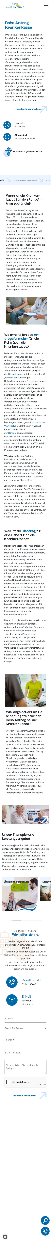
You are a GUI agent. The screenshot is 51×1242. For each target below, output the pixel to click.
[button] (5, 1237)
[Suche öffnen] (45, 1220)
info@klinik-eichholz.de (31, 1215)
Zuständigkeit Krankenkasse (25, 180)
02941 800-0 (26, 1206)
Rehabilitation (15, 374)
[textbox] (25, 1028)
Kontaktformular (28, 1221)
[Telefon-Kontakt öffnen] (45, 1231)
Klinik (11, 433)
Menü (46, 5)
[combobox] (25, 1028)
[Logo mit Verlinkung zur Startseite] (15, 5)
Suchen (20, 1185)
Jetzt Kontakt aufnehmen (29, 109)
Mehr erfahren (36, 819)
